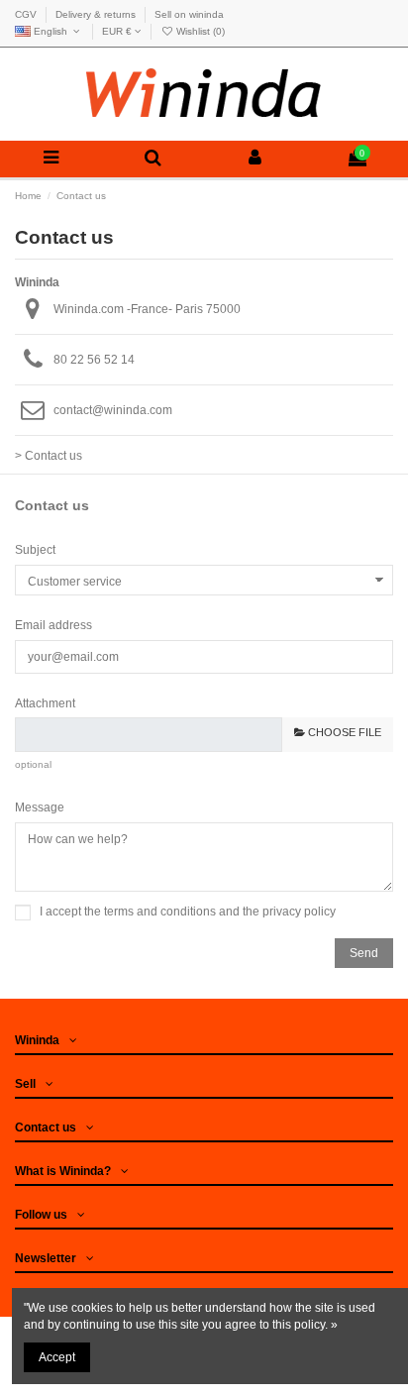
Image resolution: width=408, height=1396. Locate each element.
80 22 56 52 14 (94, 360)
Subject (35, 550)
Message (39, 807)
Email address (53, 625)
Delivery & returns (97, 14)
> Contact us (48, 456)
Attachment (45, 703)
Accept (57, 1357)
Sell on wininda (189, 14)
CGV (27, 14)
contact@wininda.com (112, 410)
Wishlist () (199, 31)
